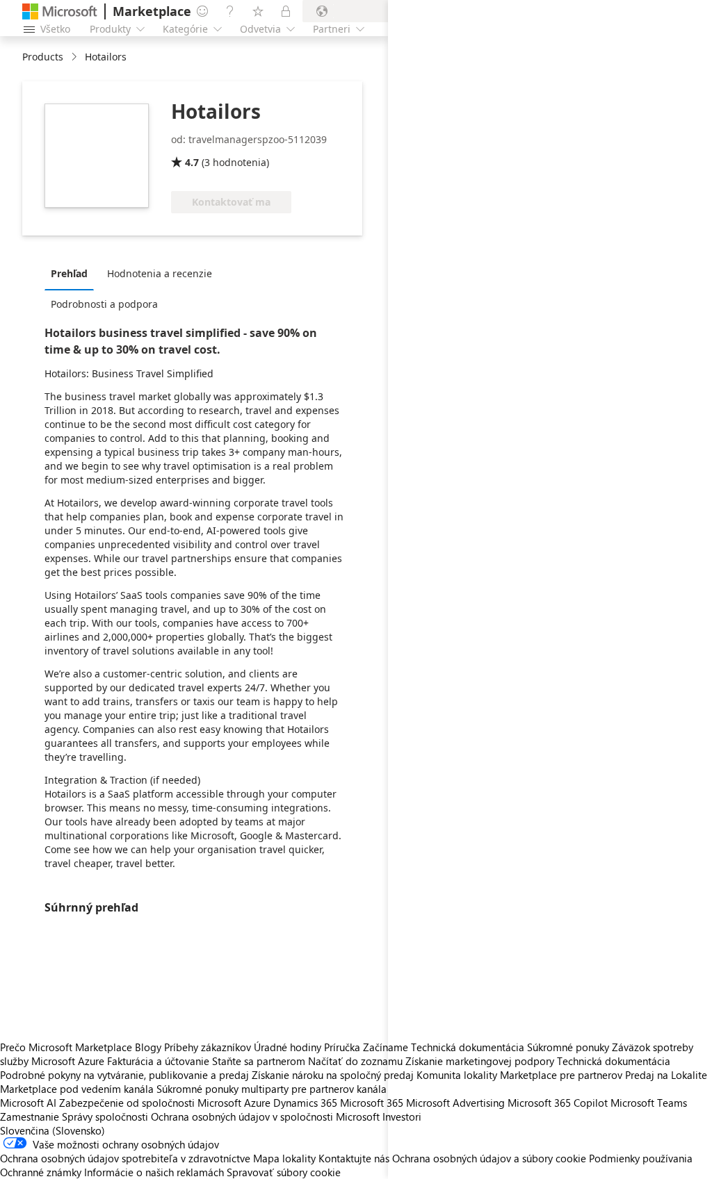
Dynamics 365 (305, 1103)
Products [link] (42, 56)
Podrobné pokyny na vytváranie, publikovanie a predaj (124, 1075)
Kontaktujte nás (353, 1158)
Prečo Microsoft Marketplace (66, 1047)
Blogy (148, 1047)
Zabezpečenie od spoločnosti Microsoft (150, 1103)
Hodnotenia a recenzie (159, 273)
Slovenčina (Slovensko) (52, 1130)
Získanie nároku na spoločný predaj (333, 1075)
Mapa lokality (284, 1158)
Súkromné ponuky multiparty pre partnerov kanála (271, 1089)
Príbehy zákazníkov (207, 1047)
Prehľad (69, 273)
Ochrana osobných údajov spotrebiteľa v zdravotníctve (125, 1158)
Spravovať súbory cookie (284, 1172)
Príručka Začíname (366, 1047)
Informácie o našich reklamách (154, 1172)
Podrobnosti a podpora (104, 304)
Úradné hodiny (287, 1047)
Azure (257, 1103)
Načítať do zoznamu (355, 1061)
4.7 (192, 162)
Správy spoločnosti (105, 1116)
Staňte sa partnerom (258, 1061)
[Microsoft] (59, 11)
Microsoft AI (28, 1103)
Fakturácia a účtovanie (158, 1061)
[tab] (72, 273)
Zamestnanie (29, 1116)
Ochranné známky (40, 1172)
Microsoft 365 (371, 1103)
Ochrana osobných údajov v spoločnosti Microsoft (265, 1116)
